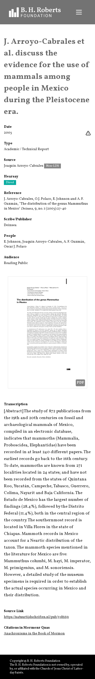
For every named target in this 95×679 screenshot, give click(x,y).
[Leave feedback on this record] (88, 133)
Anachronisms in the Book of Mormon (34, 633)
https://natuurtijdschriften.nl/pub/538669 (36, 617)
